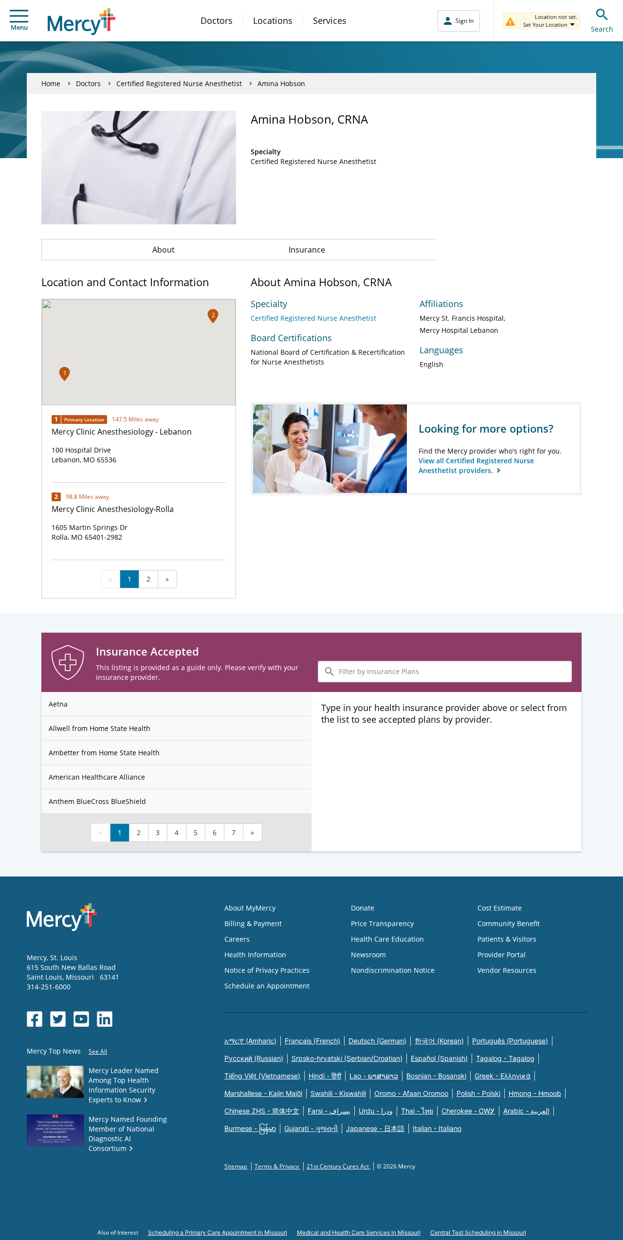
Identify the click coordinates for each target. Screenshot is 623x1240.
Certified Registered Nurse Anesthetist (179, 83)
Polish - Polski (478, 1093)
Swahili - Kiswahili (338, 1093)
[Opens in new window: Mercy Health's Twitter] (58, 1019)
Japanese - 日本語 (375, 1128)
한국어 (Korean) (439, 1041)
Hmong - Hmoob (535, 1093)
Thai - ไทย (417, 1111)
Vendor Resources (506, 970)
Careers (237, 939)
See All (98, 1051)
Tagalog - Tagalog (505, 1058)
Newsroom (368, 954)
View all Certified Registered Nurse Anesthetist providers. (476, 465)
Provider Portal (501, 954)
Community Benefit (508, 923)
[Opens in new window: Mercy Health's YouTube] (81, 1019)
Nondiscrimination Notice (393, 970)
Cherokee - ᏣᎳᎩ (468, 1111)
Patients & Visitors (506, 939)
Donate (362, 907)
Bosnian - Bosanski (436, 1076)
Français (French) (312, 1041)
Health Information (255, 954)
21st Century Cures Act (338, 1166)
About (163, 249)
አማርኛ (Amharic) (250, 1041)
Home (50, 83)
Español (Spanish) (439, 1058)
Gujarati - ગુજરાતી (311, 1128)
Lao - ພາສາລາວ (373, 1076)
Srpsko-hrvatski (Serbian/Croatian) (347, 1058)
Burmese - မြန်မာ (250, 1128)
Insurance (307, 249)
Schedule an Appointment (267, 985)
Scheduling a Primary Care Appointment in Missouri (217, 1232)
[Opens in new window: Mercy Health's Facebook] (34, 1019)
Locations (273, 20)
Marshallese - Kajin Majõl (263, 1093)
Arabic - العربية (526, 1111)
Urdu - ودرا (376, 1111)
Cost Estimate (499, 907)
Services (330, 20)
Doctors (217, 20)
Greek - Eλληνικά (503, 1076)
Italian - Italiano (437, 1128)
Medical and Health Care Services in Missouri (359, 1232)
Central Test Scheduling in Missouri (478, 1232)
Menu (19, 27)
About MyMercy (249, 907)
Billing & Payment (253, 923)
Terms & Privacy (277, 1166)
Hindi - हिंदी (325, 1076)
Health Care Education (387, 939)
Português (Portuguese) (510, 1041)
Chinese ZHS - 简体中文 (261, 1111)
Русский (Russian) (253, 1058)
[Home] (81, 21)
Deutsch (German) (377, 1041)
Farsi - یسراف (329, 1111)
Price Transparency (382, 923)
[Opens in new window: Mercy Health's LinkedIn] (104, 1019)
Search (602, 29)
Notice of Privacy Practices (267, 970)
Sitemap (236, 1166)
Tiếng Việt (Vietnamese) (262, 1076)
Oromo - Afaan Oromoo (411, 1093)
